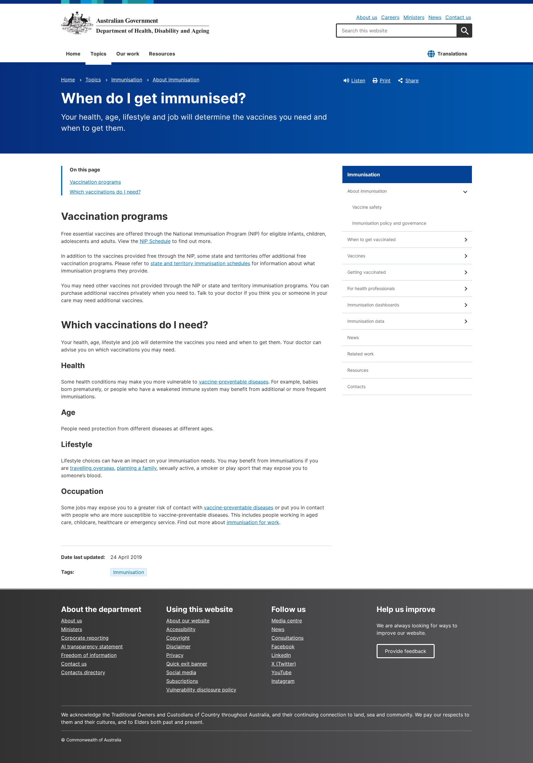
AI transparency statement (92, 646)
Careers (390, 17)
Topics (98, 54)
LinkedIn (281, 655)
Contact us (458, 17)
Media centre (286, 620)
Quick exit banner (186, 664)
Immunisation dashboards (373, 304)
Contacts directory (83, 672)
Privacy (175, 655)
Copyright (178, 638)
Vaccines (356, 255)
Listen (358, 80)
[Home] (135, 23)
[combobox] (396, 30)
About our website (187, 620)
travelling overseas (92, 468)
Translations (452, 54)
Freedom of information (89, 655)
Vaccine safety (367, 207)
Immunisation (126, 79)
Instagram (283, 681)
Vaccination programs (95, 182)
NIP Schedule (155, 241)
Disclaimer (178, 646)
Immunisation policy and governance (389, 223)
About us (366, 17)
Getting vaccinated (366, 272)
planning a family (136, 468)
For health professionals (371, 288)
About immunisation (176, 79)
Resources (162, 54)
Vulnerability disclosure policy (201, 690)
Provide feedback (405, 651)
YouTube (281, 672)
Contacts (356, 386)
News (434, 17)
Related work (360, 353)
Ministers (413, 17)
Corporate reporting (85, 638)
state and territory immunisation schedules (200, 263)
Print (385, 80)
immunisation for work (253, 522)
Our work (127, 54)
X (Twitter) (283, 664)
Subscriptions (182, 681)
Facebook (283, 646)
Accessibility (181, 629)
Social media (181, 672)
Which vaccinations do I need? (105, 192)
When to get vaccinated (371, 239)
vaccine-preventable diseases (233, 382)
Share (412, 80)
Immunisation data (365, 321)
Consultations (287, 638)
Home (73, 54)
